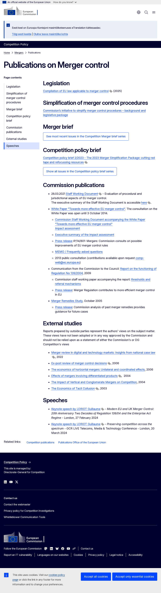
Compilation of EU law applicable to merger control (76, 91)
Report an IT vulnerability (18, 554)
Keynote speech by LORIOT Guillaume (75, 409)
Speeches (12, 145)
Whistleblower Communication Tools (24, 517)
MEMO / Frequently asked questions (79, 251)
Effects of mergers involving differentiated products (84, 375)
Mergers (19, 52)
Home (7, 52)
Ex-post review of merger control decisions (79, 363)
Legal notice (116, 554)
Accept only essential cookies (134, 576)
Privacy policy (96, 554)
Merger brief (14, 109)
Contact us (87, 548)
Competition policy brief (18, 118)
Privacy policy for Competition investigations (29, 510)
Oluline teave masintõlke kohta (50, 34)
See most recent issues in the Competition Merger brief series (86, 136)
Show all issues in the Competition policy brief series (80, 171)
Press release (63, 241)
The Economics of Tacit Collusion (73, 388)
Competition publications (40, 442)
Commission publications (14, 130)
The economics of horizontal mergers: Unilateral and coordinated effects (98, 369)
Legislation (13, 86)
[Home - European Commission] (23, 11)
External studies (16, 139)
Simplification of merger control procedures (16, 98)
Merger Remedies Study (67, 300)
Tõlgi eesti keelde (21, 34)
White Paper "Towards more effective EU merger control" (88, 208)
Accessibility (135, 554)
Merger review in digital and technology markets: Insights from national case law (103, 352)
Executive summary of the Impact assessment (84, 234)
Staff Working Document (82, 193)
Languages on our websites (53, 554)
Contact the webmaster (17, 504)
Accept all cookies (96, 576)
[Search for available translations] (110, 91)
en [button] (138, 12)
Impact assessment (67, 228)
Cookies (78, 554)
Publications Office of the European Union (82, 442)
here (144, 202)
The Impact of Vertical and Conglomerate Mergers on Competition (94, 382)
